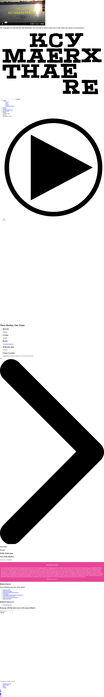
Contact (4, 687)
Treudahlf (5, 338)
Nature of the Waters (7, 591)
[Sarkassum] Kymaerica (8, 344)
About (4, 100)
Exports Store (6, 111)
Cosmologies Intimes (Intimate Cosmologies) (13, 595)
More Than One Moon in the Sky (10, 597)
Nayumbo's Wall (6, 590)
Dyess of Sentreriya (7, 604)
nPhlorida (5, 332)
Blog (7, 103)
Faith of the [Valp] (7, 598)
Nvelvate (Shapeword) (8, 109)
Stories (4, 107)
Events (7, 104)
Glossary (5, 108)
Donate (4, 112)
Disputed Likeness (10, 106)
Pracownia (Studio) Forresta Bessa (10, 592)
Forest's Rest (5, 593)
